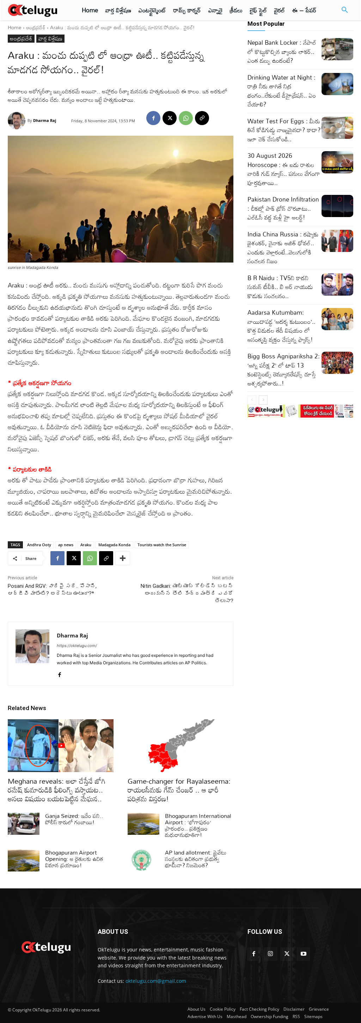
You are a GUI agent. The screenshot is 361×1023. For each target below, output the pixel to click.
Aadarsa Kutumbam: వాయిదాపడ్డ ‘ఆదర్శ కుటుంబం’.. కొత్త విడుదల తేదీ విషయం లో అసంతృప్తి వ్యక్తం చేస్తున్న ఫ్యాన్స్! (281, 326)
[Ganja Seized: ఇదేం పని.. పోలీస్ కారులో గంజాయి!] (23, 824)
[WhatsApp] (186, 118)
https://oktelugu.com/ (77, 645)
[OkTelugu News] (46, 946)
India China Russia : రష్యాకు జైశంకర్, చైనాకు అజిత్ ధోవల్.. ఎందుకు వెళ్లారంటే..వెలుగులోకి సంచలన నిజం (283, 247)
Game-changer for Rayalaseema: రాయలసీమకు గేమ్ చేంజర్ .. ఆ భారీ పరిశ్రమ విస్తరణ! (179, 790)
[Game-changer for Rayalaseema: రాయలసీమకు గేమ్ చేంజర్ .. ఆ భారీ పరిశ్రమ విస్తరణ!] (180, 745)
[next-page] (263, 400)
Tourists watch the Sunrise (161, 544)
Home (15, 27)
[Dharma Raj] (17, 120)
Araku (85, 544)
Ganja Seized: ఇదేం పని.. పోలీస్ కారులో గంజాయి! (74, 819)
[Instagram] (270, 954)
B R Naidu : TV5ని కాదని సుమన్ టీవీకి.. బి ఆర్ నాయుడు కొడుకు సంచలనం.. (280, 287)
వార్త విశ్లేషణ (50, 39)
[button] (344, 10)
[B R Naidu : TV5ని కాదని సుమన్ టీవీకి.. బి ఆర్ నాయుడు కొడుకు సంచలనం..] (337, 284)
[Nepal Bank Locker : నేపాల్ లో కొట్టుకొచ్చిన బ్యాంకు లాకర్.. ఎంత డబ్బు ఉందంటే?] (337, 49)
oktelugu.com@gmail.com (156, 981)
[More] (122, 558)
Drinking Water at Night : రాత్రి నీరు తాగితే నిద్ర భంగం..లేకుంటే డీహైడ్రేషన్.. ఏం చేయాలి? (281, 91)
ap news (65, 544)
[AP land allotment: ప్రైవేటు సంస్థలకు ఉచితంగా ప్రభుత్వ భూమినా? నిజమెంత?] (143, 860)
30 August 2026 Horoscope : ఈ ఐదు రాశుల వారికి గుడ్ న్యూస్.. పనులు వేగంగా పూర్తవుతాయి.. (283, 169)
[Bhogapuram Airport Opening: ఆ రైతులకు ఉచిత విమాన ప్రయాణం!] (23, 860)
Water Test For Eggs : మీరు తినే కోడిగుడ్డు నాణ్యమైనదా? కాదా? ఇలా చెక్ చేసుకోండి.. (284, 130)
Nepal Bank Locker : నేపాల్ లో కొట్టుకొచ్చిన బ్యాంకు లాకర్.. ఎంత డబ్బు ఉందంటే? (281, 51)
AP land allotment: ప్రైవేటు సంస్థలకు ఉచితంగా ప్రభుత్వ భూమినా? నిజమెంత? (195, 859)
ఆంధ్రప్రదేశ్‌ (35, 27)
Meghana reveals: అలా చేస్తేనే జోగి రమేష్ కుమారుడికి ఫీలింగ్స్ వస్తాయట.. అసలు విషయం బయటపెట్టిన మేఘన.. (56, 790)
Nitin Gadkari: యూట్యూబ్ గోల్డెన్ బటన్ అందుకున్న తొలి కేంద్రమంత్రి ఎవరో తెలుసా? (187, 593)
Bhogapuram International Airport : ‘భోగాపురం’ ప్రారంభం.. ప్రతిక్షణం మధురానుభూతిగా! (198, 825)
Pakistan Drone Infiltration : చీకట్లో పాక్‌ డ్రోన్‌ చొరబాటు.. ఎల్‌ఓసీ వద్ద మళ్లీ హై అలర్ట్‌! (283, 208)
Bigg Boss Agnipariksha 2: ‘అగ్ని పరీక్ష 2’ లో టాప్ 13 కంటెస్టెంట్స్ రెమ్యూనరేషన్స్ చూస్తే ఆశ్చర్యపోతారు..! (283, 369)
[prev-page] (251, 400)
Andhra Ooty (39, 544)
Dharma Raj (44, 120)
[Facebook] (153, 118)
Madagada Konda (114, 544)
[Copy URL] (202, 118)
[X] (170, 118)
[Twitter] (287, 954)
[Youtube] (303, 954)
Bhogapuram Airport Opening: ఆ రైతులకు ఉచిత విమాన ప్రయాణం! (74, 859)
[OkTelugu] (36, 10)
